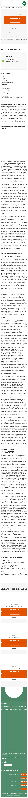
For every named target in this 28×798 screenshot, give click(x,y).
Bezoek (23, 774)
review (14, 617)
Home (2, 7)
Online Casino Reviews (9, 7)
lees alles (8, 765)
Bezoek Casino (15, 18)
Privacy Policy (17, 795)
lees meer (4, 762)
